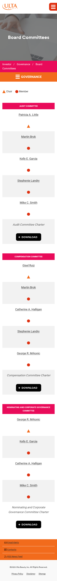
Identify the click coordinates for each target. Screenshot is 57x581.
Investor (6, 64)
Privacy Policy (17, 574)
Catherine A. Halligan (28, 309)
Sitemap (42, 574)
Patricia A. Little (28, 114)
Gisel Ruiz (28, 265)
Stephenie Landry (28, 180)
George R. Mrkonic (28, 353)
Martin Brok (28, 136)
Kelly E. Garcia (28, 158)
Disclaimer (30, 574)
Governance (23, 64)
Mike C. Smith (28, 202)
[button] (53, 7)
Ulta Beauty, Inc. (23, 567)
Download (29, 237)
